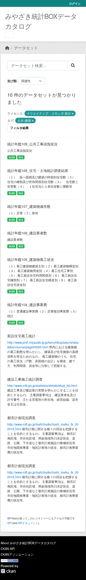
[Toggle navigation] (9, 35)
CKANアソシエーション (17, 554)
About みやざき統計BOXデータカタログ (28, 543)
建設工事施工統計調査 (25, 379)
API (9, 523)
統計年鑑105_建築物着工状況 (30, 259)
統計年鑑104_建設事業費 (27, 304)
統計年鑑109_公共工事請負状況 (32, 143)
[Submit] (73, 65)
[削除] (72, 113)
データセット (26, 47)
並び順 (12, 81)
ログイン (74, 3)
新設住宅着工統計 (21, 335)
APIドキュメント (28, 523)
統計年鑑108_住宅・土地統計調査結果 (37, 170)
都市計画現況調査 (21, 417)
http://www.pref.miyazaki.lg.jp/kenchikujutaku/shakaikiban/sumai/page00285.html (43, 344)
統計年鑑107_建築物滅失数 (28, 206)
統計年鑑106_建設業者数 (27, 232)
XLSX (12, 157)
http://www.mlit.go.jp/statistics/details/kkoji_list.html (42, 385)
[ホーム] (7, 47)
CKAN (8, 571)
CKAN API (8, 548)
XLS (21, 157)
